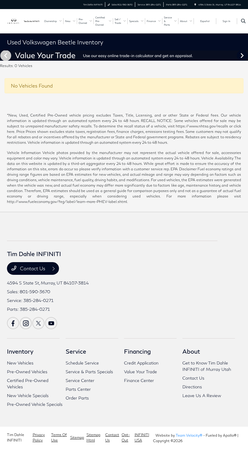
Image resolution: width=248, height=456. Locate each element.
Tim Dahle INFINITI (15, 437)
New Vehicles (20, 362)
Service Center (80, 380)
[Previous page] (5, 55)
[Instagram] (26, 323)
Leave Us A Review (201, 395)
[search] (243, 21)
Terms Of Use (59, 437)
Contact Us (33, 268)
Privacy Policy (39, 437)
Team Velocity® (189, 435)
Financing (137, 351)
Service (76, 351)
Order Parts (77, 397)
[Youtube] (51, 323)
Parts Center (78, 389)
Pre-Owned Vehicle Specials (35, 404)
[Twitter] (38, 323)
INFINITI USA (142, 437)
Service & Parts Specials (89, 371)
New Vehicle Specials (28, 395)
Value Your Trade (140, 371)
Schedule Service (82, 362)
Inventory (20, 351)
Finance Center (139, 380)
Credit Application (141, 362)
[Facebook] (13, 323)
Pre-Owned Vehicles (27, 371)
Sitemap (77, 437)
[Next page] (242, 55)
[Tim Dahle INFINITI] (23, 21)
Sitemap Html (93, 437)
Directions (192, 386)
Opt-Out (126, 437)
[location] (195, 4)
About (191, 351)
